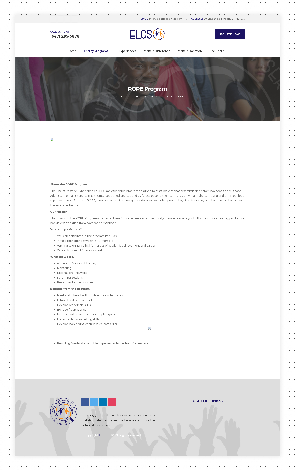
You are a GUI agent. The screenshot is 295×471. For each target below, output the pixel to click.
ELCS (102, 435)
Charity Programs (145, 96)
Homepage (119, 96)
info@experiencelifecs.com (165, 18)
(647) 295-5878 (64, 36)
